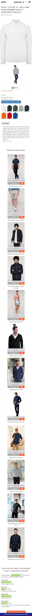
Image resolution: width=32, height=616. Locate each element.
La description (5, 123)
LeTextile (3, 2)
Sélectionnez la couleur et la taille (11, 102)
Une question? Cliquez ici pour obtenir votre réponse (16, 614)
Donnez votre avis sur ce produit (16, 612)
